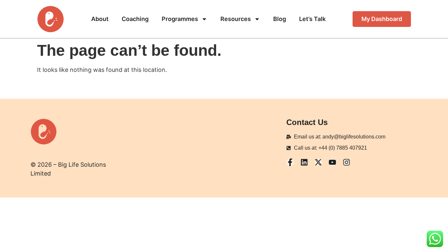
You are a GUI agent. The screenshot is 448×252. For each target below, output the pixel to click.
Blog (279, 18)
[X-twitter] (318, 162)
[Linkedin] (304, 162)
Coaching (135, 18)
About (100, 18)
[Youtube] (332, 162)
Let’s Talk (312, 18)
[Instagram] (346, 162)
